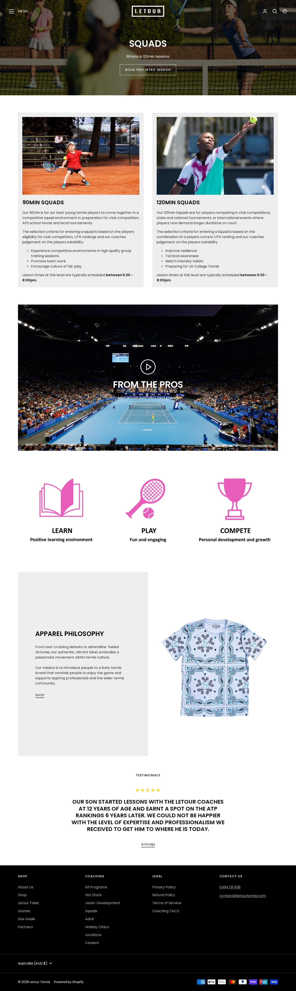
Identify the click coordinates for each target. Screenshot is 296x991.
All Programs (96, 887)
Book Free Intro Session (148, 70)
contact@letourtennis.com (243, 895)
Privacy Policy (164, 887)
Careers (92, 942)
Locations (93, 934)
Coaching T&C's (165, 910)
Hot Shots (93, 894)
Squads (91, 910)
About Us (25, 887)
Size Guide (26, 918)
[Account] (265, 11)
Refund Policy (163, 894)
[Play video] (148, 367)
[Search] (275, 11)
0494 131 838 (230, 887)
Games (24, 910)
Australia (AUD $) (32, 963)
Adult (89, 918)
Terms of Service (166, 902)
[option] (148, 844)
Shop (39, 695)
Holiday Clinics (97, 927)
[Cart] (284, 11)
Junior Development (102, 902)
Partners (25, 927)
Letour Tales (28, 902)
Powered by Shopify (69, 982)
